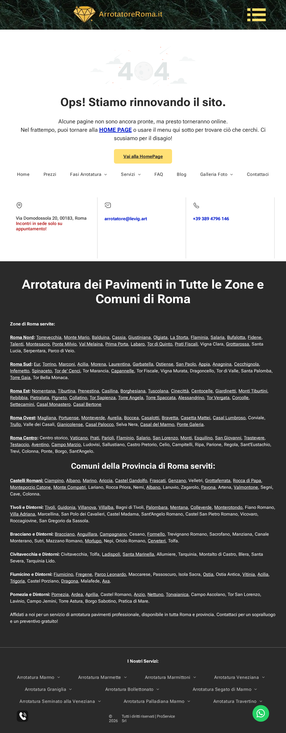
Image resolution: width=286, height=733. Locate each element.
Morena (98, 364)
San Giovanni (228, 437)
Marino (90, 480)
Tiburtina (66, 391)
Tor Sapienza (103, 397)
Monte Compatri (69, 487)
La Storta (179, 337)
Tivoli (50, 507)
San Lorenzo (165, 437)
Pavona (208, 487)
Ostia (208, 574)
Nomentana (43, 391)
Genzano (177, 480)
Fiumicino (63, 574)
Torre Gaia (20, 377)
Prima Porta (116, 344)
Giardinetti (225, 391)
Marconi (67, 364)
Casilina (110, 391)
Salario (143, 437)
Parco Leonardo (110, 574)
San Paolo (186, 364)
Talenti (16, 344)
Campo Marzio (66, 444)
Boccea (131, 417)
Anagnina (222, 364)
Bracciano (65, 534)
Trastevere (254, 437)
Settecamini (22, 404)
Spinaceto (42, 370)
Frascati (158, 480)
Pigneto (59, 397)
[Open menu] (256, 15)
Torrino (49, 364)
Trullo (15, 424)
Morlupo (93, 540)
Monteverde (93, 417)
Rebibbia (19, 397)
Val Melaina (91, 344)
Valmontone (246, 487)
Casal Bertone (87, 404)
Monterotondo (228, 507)
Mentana (179, 507)
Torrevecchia (48, 337)
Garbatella (143, 364)
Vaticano (79, 437)
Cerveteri (157, 540)
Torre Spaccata (161, 397)
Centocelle (202, 391)
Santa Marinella (138, 554)
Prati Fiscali (186, 344)
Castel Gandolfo (131, 480)
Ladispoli (111, 554)
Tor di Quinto (159, 344)
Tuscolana (158, 391)
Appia (204, 364)
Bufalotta (236, 337)
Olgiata (160, 337)
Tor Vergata (218, 397)
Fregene (84, 574)
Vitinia (248, 574)
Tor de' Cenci (67, 370)
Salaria (218, 337)
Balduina (100, 337)
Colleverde (201, 507)
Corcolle (240, 397)
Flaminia (199, 337)
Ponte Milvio (64, 344)
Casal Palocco (99, 424)
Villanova (87, 507)
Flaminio (125, 437)
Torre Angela (130, 397)
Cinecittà (180, 391)
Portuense (69, 417)
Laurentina (119, 364)
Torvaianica (177, 594)
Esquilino (203, 437)
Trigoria (17, 581)
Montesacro (38, 344)
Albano (73, 480)
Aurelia (114, 417)
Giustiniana (139, 337)
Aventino (40, 444)
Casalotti (150, 417)
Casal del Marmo (157, 424)
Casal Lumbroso (229, 417)
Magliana (46, 417)
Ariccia (106, 480)
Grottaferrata (217, 480)
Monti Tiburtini (253, 391)
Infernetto (19, 370)
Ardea (77, 594)
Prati (94, 437)
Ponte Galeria (190, 424)
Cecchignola (246, 364)
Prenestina (88, 391)
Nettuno (155, 594)
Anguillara (87, 534)
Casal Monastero (54, 404)
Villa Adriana (22, 514)
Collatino (78, 397)
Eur (37, 364)
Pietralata (39, 397)
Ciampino (54, 480)
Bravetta (170, 417)
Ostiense (164, 364)
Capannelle (122, 370)
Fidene (254, 337)
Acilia (82, 364)
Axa (106, 581)
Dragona (69, 581)
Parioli (108, 437)
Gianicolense (70, 424)
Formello (156, 534)
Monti (186, 437)
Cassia (119, 337)
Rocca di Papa (247, 480)
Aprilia (91, 594)
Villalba (106, 507)
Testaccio (19, 444)
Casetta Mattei (195, 417)
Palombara (157, 507)
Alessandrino (191, 397)
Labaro (138, 344)
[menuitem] (23, 174)
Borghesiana (133, 391)
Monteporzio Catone (30, 487)
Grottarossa (237, 344)
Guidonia (66, 507)
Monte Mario (76, 337)
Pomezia (60, 594)
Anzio (139, 594)
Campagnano (113, 534)
